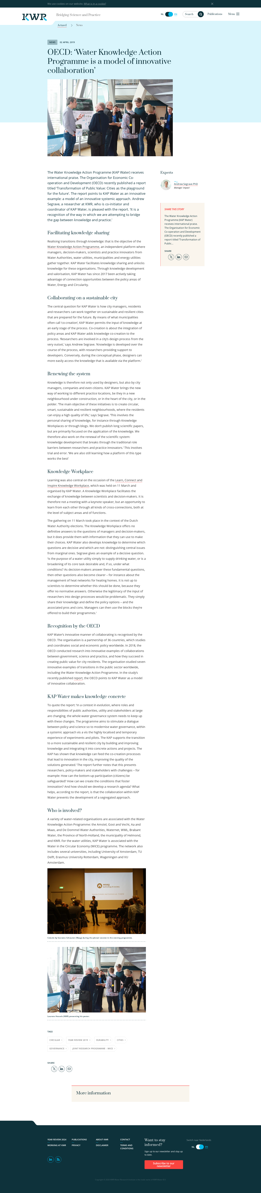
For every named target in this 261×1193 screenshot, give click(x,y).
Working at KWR (56, 1145)
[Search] (201, 14)
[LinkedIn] (62, 1068)
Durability (102, 1040)
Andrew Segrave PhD (186, 184)
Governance (56, 1048)
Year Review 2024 (56, 1139)
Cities (120, 1040)
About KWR (102, 1139)
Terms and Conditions (126, 1147)
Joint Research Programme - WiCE (92, 1048)
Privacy (76, 1145)
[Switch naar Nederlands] (169, 14)
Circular (54, 1040)
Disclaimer (102, 1145)
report (78, 678)
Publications (215, 14)
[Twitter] (54, 1068)
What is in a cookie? (95, 3)
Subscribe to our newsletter (163, 1164)
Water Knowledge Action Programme (73, 247)
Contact (125, 1139)
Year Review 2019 (78, 1040)
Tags (50, 1031)
